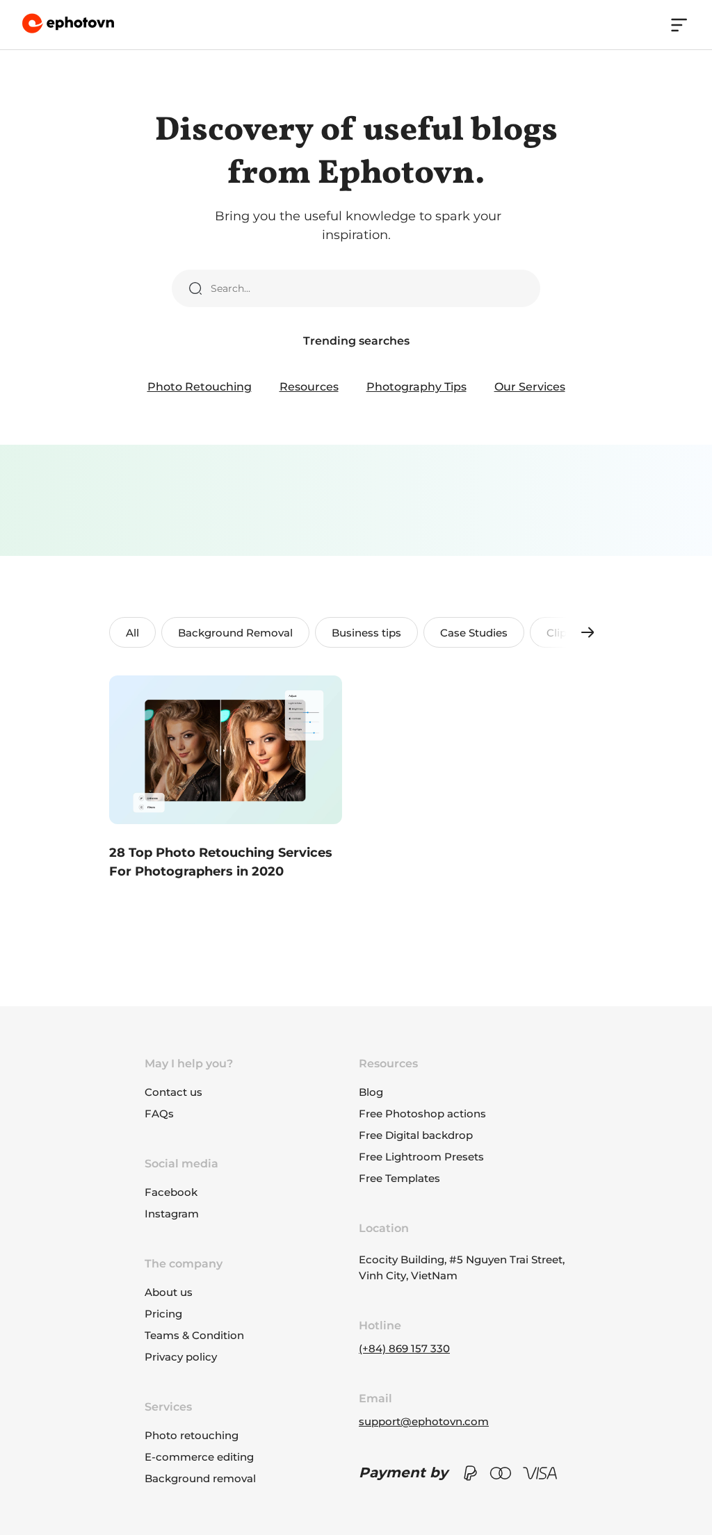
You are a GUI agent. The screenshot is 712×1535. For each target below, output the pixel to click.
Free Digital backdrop (416, 1135)
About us (169, 1292)
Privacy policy (181, 1356)
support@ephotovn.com (424, 1421)
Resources (309, 386)
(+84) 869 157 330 (404, 1348)
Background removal (200, 1478)
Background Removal (235, 632)
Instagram (172, 1213)
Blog (371, 1092)
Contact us (173, 1092)
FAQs (159, 1113)
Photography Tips (416, 386)
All (132, 632)
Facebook (171, 1192)
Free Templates (399, 1178)
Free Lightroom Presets (421, 1156)
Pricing (163, 1313)
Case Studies (474, 632)
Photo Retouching (199, 386)
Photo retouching (191, 1435)
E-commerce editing (199, 1456)
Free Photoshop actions (422, 1113)
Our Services (529, 386)
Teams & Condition (194, 1335)
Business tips (366, 632)
